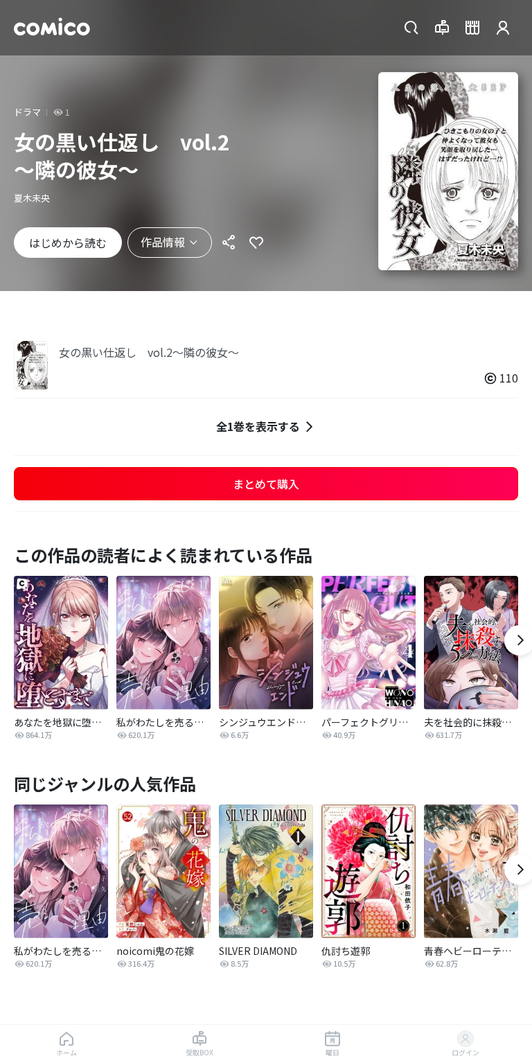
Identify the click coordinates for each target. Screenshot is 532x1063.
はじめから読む (68, 242)
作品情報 (163, 242)
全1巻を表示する (258, 426)
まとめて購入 (266, 483)
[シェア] (229, 242)
